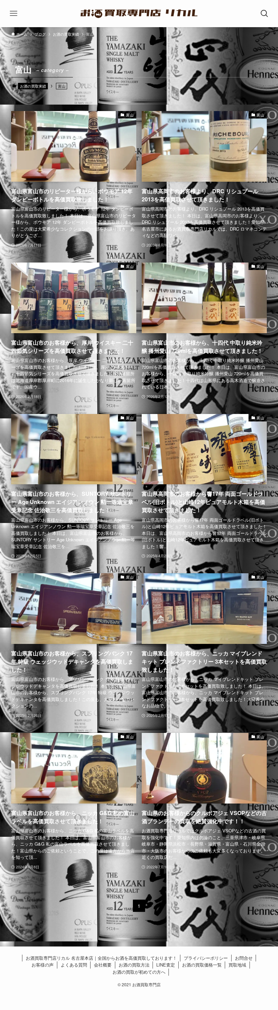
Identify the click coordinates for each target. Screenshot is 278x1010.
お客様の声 (43, 964)
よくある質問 (74, 964)
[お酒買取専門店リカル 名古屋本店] (139, 13)
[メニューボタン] (13, 13)
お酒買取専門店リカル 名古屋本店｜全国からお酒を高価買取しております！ (101, 958)
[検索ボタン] (264, 13)
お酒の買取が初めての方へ (139, 972)
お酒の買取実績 (33, 86)
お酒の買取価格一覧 (202, 964)
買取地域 (237, 964)
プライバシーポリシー (206, 958)
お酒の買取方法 (134, 964)
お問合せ (244, 958)
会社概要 (103, 964)
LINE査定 (165, 964)
